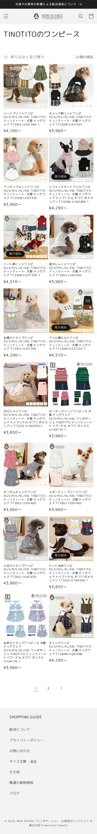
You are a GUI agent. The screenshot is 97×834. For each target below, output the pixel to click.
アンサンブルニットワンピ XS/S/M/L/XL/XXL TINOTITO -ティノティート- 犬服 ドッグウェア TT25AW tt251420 (26, 192)
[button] (6, 16)
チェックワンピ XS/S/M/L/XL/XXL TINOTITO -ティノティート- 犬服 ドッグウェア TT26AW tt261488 (71, 648)
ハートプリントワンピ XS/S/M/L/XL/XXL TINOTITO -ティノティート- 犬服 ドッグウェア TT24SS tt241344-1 (26, 119)
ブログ (14, 793)
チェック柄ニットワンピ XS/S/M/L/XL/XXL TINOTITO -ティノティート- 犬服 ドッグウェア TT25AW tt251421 (71, 119)
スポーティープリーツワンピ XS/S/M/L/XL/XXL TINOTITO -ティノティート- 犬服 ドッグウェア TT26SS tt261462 (71, 497)
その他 (14, 772)
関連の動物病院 (21, 782)
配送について (19, 729)
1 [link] (36, 688)
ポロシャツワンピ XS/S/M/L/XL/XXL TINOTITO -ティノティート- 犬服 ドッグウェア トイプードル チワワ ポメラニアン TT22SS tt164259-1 (26, 418)
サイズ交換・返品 (23, 761)
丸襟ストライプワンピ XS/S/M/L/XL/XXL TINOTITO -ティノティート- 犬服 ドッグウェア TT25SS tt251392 (26, 343)
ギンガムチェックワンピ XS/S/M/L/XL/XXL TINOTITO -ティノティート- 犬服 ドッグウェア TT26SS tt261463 (26, 497)
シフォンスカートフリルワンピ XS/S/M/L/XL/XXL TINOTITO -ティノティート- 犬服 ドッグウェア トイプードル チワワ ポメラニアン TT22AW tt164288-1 (71, 194)
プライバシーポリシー (26, 740)
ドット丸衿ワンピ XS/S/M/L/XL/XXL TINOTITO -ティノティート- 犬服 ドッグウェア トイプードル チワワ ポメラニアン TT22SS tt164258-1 (71, 573)
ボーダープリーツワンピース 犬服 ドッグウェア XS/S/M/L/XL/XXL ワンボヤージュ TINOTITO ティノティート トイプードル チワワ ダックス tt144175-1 (70, 420)
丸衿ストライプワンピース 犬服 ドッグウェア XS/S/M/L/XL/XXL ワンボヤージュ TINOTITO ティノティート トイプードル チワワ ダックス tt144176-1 (25, 652)
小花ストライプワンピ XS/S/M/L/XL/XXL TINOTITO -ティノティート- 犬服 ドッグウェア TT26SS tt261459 (26, 571)
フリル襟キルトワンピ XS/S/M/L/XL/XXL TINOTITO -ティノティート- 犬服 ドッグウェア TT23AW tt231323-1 (71, 343)
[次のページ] (61, 688)
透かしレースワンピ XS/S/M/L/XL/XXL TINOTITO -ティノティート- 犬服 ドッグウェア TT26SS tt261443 (71, 269)
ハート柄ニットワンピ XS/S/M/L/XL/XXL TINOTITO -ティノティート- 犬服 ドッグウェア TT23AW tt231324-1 (26, 269)
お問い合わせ (19, 751)
